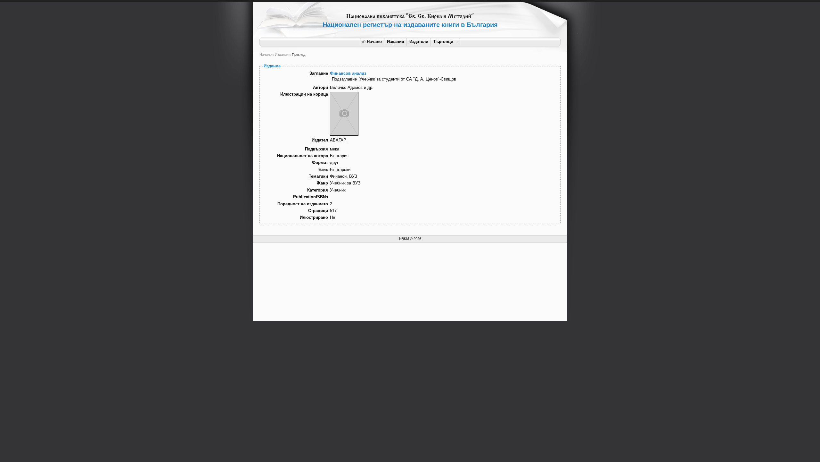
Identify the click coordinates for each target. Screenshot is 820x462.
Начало (374, 41)
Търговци (443, 41)
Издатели (418, 41)
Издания (395, 41)
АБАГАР (338, 140)
